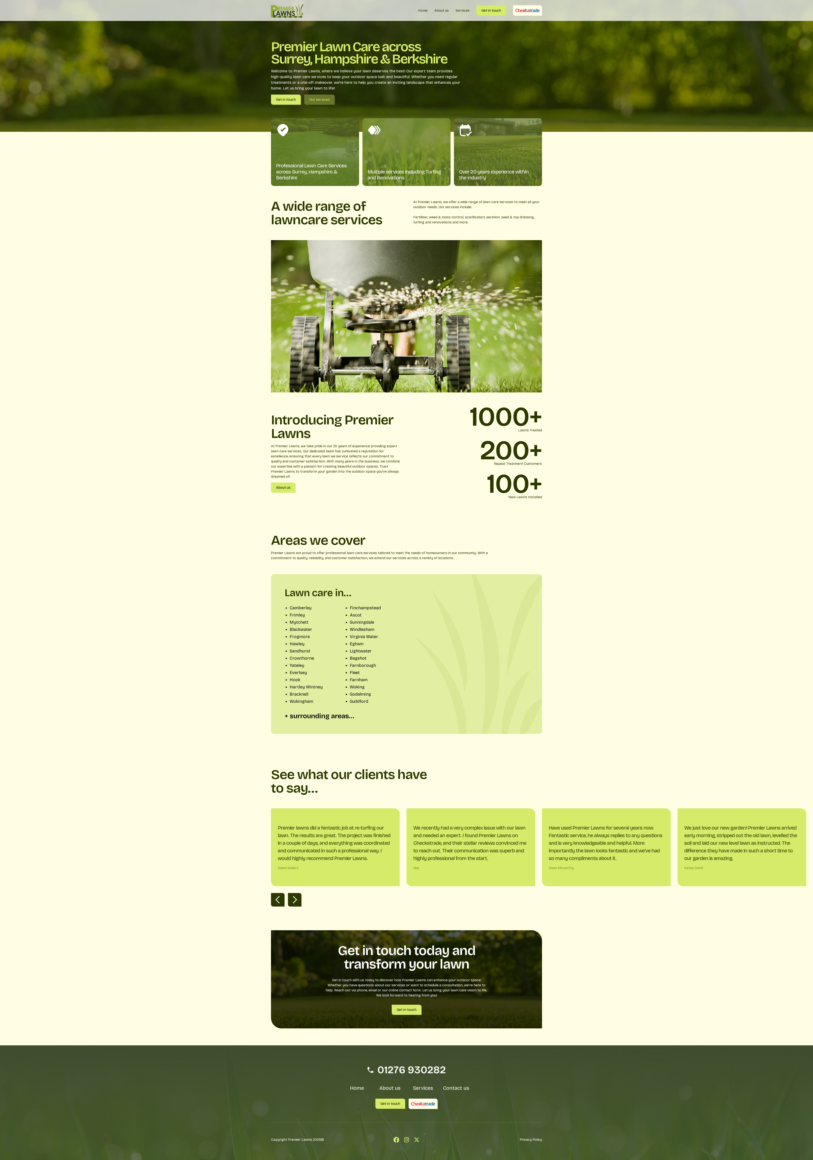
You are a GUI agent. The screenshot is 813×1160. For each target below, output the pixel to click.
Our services (319, 100)
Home (357, 1088)
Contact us (456, 1088)
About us (283, 488)
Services (423, 1088)
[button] (278, 900)
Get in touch (286, 100)
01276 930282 (411, 1070)
